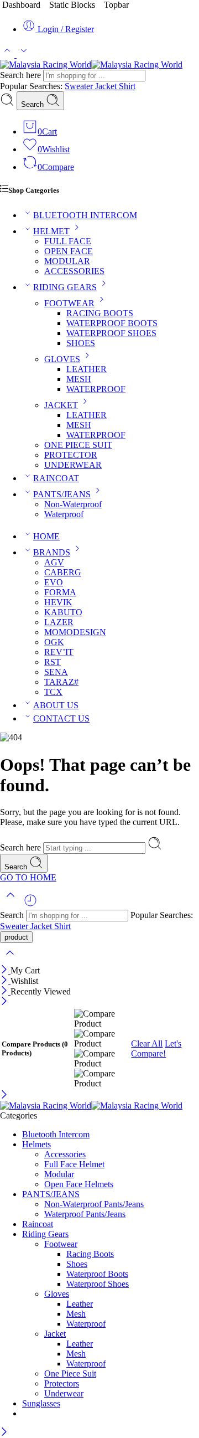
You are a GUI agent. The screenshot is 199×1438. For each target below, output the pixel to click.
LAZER (59, 622)
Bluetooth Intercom (56, 1134)
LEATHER (86, 369)
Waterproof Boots (97, 1274)
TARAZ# (61, 682)
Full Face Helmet (74, 1164)
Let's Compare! (156, 1048)
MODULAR (67, 261)
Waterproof (63, 514)
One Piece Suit (70, 1373)
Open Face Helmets (78, 1184)
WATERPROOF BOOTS (112, 323)
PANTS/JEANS (62, 494)
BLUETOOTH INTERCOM (85, 215)
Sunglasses (41, 1403)
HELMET (51, 231)
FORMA (60, 592)
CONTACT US (61, 718)
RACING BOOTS (99, 313)
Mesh (76, 1313)
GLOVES (62, 359)
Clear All (147, 1043)
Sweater (80, 86)
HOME (46, 536)
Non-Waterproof (73, 504)
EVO (53, 582)
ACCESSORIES (74, 271)
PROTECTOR (70, 455)
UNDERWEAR (73, 465)
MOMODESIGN (75, 632)
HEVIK (58, 602)
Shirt (127, 86)
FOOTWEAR (69, 303)
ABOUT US (55, 705)
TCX (53, 692)
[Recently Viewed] (30, 904)
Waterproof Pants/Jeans (84, 1214)
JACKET (61, 405)
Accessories (65, 1154)
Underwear (63, 1393)
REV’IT (59, 652)
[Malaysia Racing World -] (91, 64)
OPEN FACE (68, 251)
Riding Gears (45, 1234)
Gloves (56, 1293)
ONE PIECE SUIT (78, 445)
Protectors (61, 1383)
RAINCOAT (56, 478)
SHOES (80, 343)
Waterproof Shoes (97, 1283)
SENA (56, 672)
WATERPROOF (95, 389)
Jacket (107, 86)
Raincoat (37, 1224)
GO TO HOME (28, 877)
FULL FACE (67, 241)
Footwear (60, 1244)
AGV (54, 562)
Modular (59, 1174)
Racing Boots (90, 1254)
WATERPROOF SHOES (111, 333)
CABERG (62, 572)
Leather (79, 1303)
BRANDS (51, 552)
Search (33, 104)
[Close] (5, 970)
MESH (78, 379)
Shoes (76, 1264)
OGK (54, 642)
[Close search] (10, 960)
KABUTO (63, 612)
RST (52, 662)
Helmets (36, 1144)
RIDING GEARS (65, 287)
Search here (21, 75)
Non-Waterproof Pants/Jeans (94, 1204)
